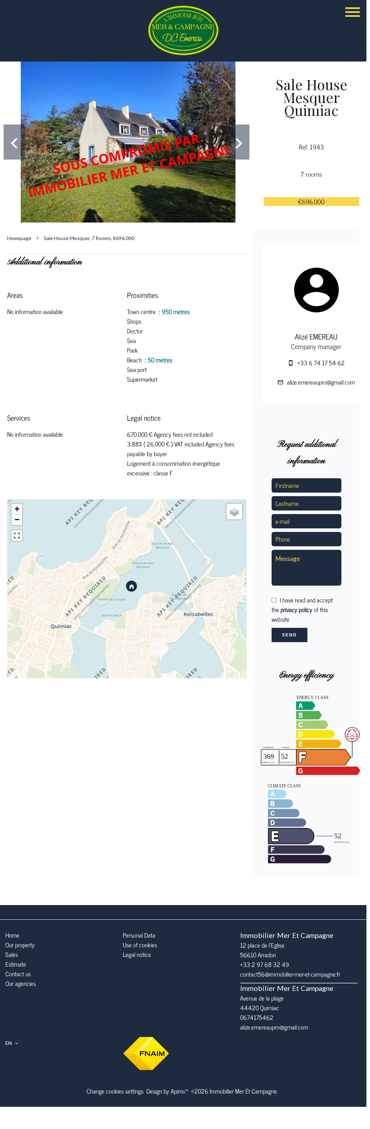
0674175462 (256, 1017)
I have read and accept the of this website (302, 609)
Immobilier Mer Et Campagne (287, 935)
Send (289, 634)
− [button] (17, 519)
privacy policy (296, 610)
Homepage (19, 238)
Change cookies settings (115, 1091)
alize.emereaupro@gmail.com (321, 382)
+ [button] (17, 508)
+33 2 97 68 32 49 (264, 964)
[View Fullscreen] (16, 535)
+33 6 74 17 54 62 (321, 363)
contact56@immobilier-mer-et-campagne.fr (290, 974)
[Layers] (234, 511)
